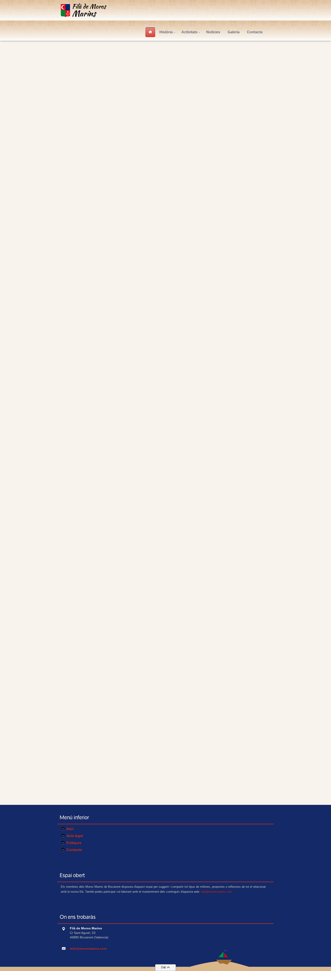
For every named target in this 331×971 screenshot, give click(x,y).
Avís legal (78, 133)
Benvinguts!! (105, 60)
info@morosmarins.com (216, 891)
